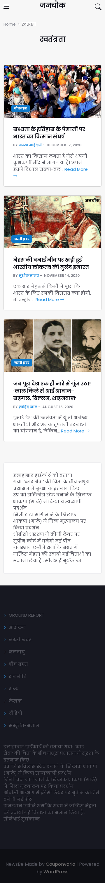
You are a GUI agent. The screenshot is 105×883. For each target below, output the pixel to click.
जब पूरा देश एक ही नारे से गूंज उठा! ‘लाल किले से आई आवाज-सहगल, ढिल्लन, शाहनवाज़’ (52, 391)
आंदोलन (17, 627)
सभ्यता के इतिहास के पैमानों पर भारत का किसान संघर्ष (49, 133)
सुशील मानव (29, 275)
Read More (48, 299)
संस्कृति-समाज (24, 725)
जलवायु (17, 652)
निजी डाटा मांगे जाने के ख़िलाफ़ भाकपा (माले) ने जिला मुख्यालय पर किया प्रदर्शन (49, 521)
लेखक (15, 701)
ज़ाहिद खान (28, 406)
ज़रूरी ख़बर (21, 239)
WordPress (56, 871)
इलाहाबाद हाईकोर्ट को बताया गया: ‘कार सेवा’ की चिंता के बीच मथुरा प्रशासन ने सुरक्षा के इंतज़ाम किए (51, 481)
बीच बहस (20, 108)
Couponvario (60, 864)
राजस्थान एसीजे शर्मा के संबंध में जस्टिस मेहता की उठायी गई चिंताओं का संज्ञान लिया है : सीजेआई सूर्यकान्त (52, 554)
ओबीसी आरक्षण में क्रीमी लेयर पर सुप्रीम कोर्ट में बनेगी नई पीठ (46, 537)
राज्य (14, 689)
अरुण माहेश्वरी (30, 144)
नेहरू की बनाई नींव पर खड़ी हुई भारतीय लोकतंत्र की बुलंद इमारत (51, 263)
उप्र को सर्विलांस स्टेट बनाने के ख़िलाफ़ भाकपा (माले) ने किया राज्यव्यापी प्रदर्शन (52, 501)
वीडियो (15, 713)
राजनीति (18, 676)
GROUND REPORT (26, 615)
